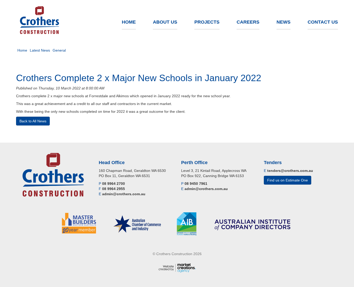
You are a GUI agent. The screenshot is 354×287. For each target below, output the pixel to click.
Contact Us (323, 22)
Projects (207, 22)
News (284, 22)
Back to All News (32, 121)
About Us (165, 22)
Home (129, 22)
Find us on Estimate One (287, 180)
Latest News (40, 50)
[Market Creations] (177, 267)
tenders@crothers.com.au (290, 171)
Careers (248, 22)
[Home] (39, 20)
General (59, 50)
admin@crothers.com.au (123, 194)
